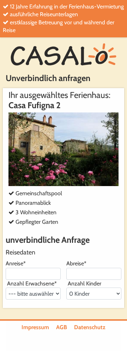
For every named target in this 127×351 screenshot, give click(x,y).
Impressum (35, 327)
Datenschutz (89, 327)
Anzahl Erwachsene (31, 283)
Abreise (76, 263)
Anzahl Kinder (83, 283)
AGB (61, 327)
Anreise (16, 263)
